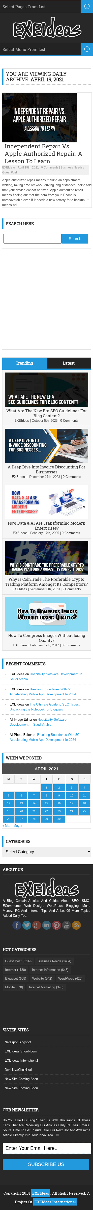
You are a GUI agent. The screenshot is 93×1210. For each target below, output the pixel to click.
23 (59, 811)
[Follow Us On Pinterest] (57, 931)
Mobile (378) (14, 987)
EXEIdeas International (21, 1060)
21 (33, 811)
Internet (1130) (15, 970)
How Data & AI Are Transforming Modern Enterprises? (46, 525)
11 (84, 795)
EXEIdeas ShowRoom (21, 1051)
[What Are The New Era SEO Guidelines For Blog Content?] (46, 406)
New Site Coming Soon (21, 1079)
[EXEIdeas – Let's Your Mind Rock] (46, 38)
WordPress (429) (70, 978)
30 (59, 818)
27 (21, 818)
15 (46, 803)
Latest (69, 363)
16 (59, 803)
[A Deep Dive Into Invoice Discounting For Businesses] (46, 462)
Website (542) (42, 978)
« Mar (6, 826)
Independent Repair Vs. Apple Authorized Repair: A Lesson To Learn (43, 153)
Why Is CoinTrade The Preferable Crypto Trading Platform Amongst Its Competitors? (46, 582)
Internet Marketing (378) (46, 987)
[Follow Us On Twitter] (27, 931)
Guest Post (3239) (18, 961)
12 (8, 803)
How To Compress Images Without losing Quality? (46, 638)
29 (46, 818)
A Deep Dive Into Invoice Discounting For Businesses (46, 469)
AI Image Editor (21, 719)
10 (71, 795)
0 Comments (49, 167)
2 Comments (71, 589)
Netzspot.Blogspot (18, 1042)
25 (84, 811)
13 (21, 803)
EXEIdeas (9, 167)
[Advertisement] (46, 302)
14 (33, 803)
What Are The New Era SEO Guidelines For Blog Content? (46, 413)
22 (46, 811)
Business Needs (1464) (54, 961)
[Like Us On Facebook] (17, 931)
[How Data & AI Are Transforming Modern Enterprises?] (46, 518)
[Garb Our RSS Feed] (76, 931)
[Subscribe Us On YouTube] (66, 931)
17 (71, 803)
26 (8, 818)
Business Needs (72, 167)
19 (8, 811)
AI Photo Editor (21, 735)
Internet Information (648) (50, 970)
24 (71, 811)
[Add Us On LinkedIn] (47, 931)
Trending (24, 363)
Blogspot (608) (15, 978)
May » (17, 826)
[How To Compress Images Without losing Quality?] (46, 630)
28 (33, 818)
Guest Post (9, 172)
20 (21, 811)
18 (84, 803)
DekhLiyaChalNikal (18, 1070)
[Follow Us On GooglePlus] (37, 931)
